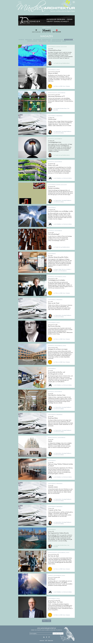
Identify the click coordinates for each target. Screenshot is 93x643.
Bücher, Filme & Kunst (56, 41)
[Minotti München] (46, 30)
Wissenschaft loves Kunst (54, 50)
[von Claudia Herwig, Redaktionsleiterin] (59, 61)
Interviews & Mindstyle (32, 41)
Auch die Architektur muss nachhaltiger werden (60, 211)
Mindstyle (50, 575)
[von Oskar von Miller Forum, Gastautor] (59, 84)
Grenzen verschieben (53, 188)
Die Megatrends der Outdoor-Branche (58, 533)
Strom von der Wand (53, 303)
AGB (46, 640)
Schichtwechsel (52, 119)
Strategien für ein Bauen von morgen (57, 349)
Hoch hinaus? (51, 579)
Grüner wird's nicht (53, 165)
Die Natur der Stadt (53, 556)
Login (19, 2)
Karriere (64, 41)
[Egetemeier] (46, 20)
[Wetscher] (57, 30)
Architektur (21, 39)
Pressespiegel (59, 115)
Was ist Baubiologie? (53, 234)
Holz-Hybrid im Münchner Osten (56, 395)
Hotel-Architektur (37, 39)
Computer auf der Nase (54, 510)
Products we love (42, 41)
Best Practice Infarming (54, 326)
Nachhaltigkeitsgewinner (54, 142)
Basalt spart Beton (53, 418)
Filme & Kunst (64, 46)
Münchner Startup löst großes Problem (58, 257)
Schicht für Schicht (53, 487)
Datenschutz (50, 640)
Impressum (42, 640)
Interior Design (28, 39)
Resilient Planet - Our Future (55, 602)
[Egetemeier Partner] (36, 30)
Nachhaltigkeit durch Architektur (56, 280)
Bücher (58, 46)
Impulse (50, 441)
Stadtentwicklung (46, 39)
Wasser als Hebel (53, 73)
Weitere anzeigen (46, 620)
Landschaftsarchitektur (57, 39)
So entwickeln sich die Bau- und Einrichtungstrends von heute (56, 373)
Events (49, 41)
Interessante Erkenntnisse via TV (56, 96)
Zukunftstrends (68, 39)
